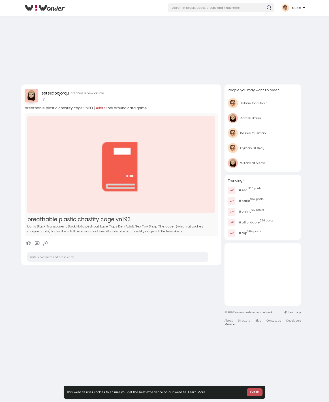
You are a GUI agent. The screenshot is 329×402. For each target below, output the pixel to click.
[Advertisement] (164, 48)
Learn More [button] (196, 392)
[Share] (46, 243)
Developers (293, 320)
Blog (258, 320)
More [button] (228, 324)
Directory (244, 320)
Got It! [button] (254, 392)
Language (294, 312)
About (228, 320)
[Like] (37, 243)
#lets (100, 108)
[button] (221, 7)
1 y (43, 99)
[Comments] (37, 243)
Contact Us (273, 320)
